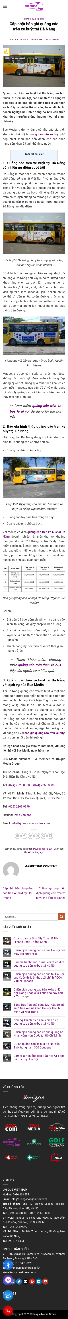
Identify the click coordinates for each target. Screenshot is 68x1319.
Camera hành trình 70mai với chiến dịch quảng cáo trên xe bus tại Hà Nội (39, 963)
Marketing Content (47, 39)
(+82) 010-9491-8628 (20, 1263)
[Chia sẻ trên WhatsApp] (18, 836)
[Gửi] (61, 916)
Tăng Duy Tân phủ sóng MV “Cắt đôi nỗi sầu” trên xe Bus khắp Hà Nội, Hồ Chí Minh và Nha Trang (39, 1008)
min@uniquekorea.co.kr (25, 1267)
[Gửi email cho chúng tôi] (26, 1281)
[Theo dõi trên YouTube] (45, 1281)
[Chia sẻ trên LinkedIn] (50, 836)
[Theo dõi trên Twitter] (19, 1281)
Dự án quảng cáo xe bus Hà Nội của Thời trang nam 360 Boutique (37, 1045)
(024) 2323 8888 (19, 785)
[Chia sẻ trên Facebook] (24, 836)
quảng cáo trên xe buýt (44, 134)
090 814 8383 (16, 1241)
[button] (5, 6)
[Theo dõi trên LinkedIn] (39, 1281)
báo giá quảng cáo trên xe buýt (44, 733)
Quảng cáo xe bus (34, 19)
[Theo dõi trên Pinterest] (32, 1281)
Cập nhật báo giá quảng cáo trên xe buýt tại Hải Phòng (18, 893)
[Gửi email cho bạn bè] (37, 836)
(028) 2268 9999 (19, 806)
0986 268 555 (22, 815)
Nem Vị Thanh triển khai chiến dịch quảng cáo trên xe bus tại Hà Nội (36, 1021)
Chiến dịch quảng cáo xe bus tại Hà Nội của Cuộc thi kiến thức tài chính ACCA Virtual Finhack (39, 977)
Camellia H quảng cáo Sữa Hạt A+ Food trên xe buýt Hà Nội (39, 1057)
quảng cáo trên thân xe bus (39, 665)
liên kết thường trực (34, 852)
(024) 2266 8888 (44, 785)
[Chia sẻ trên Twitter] (31, 836)
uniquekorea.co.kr (25, 1272)
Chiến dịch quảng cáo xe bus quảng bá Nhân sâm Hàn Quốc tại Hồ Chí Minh (38, 1033)
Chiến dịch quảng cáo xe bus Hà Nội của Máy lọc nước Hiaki (39, 951)
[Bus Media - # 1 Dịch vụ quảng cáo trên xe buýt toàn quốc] (34, 6)
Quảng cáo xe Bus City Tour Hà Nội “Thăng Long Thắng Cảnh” (36, 940)
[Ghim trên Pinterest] (44, 836)
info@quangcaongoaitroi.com (31, 823)
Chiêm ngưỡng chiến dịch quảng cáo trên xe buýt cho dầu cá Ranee (50, 893)
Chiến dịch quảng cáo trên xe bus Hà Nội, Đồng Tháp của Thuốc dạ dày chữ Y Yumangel (38, 993)
